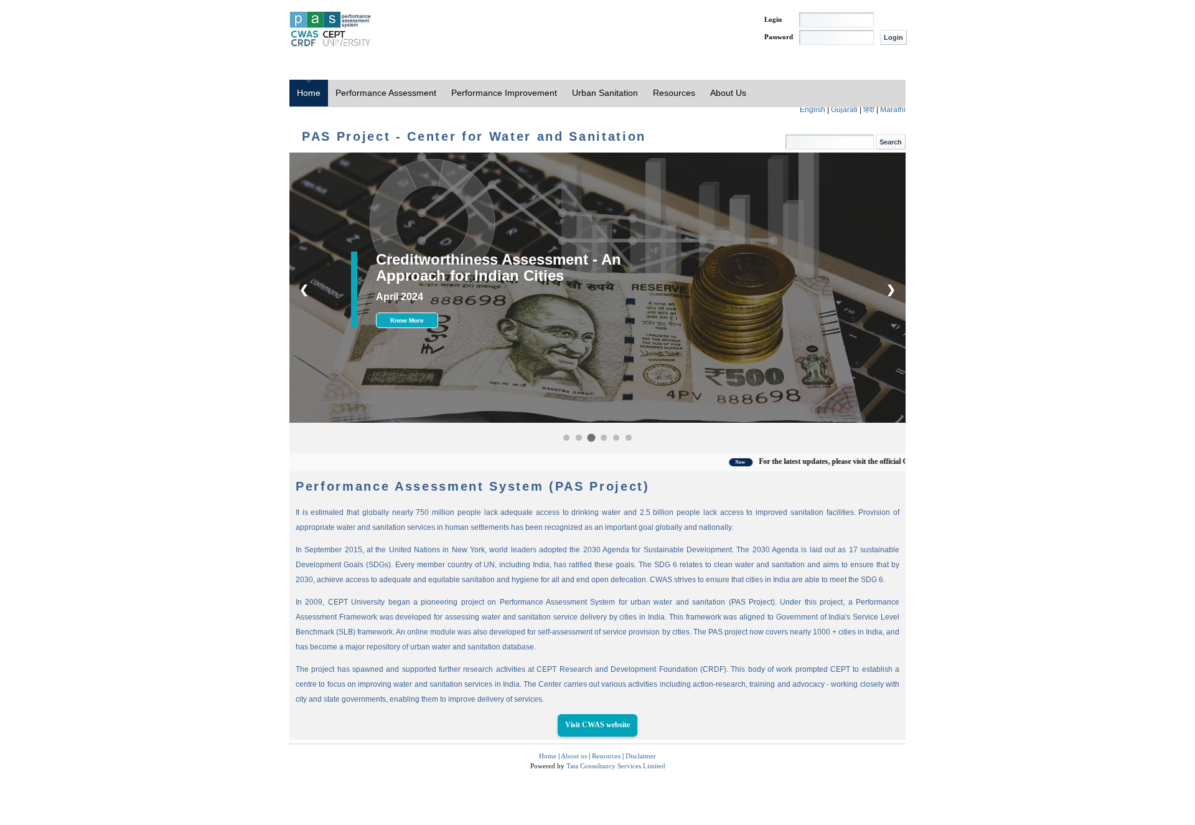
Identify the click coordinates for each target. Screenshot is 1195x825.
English (813, 109)
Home (309, 93)
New (690, 462)
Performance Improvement (504, 93)
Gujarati (845, 109)
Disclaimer (641, 756)
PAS (331, 30)
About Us (728, 93)
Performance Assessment (385, 93)
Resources (674, 93)
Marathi (893, 109)
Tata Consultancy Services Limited (615, 766)
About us (574, 756)
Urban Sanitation (605, 93)
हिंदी (869, 109)
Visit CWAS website (597, 724)
